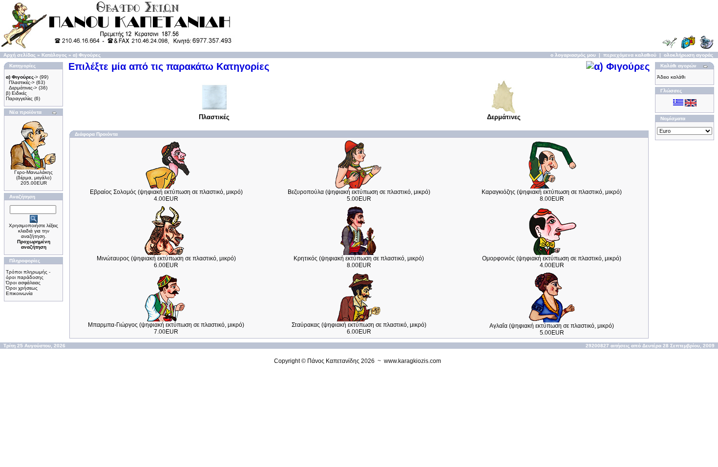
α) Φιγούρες (87, 55)
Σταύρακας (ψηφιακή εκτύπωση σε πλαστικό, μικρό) (359, 324)
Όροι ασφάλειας (23, 282)
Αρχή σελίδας (19, 55)
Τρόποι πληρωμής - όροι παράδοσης (28, 274)
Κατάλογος (54, 55)
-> (22, 77)
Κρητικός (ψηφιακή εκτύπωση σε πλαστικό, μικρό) (359, 258)
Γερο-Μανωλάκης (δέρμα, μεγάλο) (33, 175)
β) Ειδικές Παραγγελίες (19, 95)
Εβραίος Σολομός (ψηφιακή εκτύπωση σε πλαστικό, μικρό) (166, 192)
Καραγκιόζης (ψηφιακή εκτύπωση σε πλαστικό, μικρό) (552, 192)
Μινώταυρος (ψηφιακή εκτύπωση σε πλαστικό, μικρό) (166, 258)
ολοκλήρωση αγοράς (688, 55)
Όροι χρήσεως (22, 288)
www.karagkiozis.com (412, 361)
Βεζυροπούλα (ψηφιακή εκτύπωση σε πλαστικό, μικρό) (359, 192)
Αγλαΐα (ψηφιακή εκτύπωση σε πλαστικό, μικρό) (551, 325)
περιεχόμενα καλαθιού (629, 55)
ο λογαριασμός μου (573, 55)
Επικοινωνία (19, 293)
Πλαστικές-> (22, 82)
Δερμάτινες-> (23, 87)
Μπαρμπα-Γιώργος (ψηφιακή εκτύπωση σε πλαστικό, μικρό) (166, 324)
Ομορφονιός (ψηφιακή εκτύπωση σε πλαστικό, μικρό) (551, 258)
